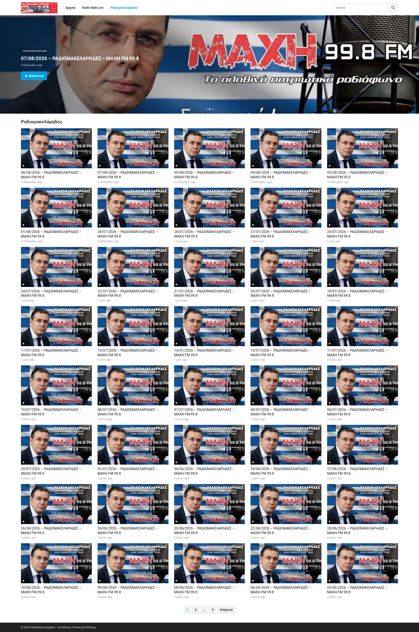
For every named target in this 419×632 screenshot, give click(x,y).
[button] (206, 109)
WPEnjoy (90, 627)
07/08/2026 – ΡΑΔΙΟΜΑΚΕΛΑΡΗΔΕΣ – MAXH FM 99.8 (80, 58)
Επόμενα (226, 610)
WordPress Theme (69, 627)
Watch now (36, 76)
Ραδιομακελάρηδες (35, 51)
